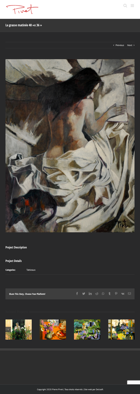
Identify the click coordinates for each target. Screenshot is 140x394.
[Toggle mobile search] (125, 5)
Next (129, 45)
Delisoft (99, 389)
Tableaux (31, 269)
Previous (120, 45)
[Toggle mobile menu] (133, 5)
